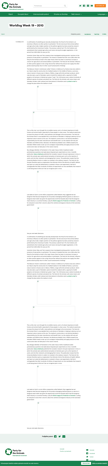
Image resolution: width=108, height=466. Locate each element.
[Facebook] (84, 5)
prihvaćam (86, 463)
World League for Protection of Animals (64, 201)
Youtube (91, 450)
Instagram (92, 460)
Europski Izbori (23, 14)
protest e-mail (72, 81)
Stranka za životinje (61, 14)
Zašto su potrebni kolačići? (99, 463)
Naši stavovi (75, 14)
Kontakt (62, 449)
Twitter (91, 457)
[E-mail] (64, 436)
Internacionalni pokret (41, 14)
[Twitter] (80, 5)
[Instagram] (88, 5)
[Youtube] (91, 5)
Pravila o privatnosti (65, 451)
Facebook (92, 453)
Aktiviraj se (100, 5)
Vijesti (10, 14)
